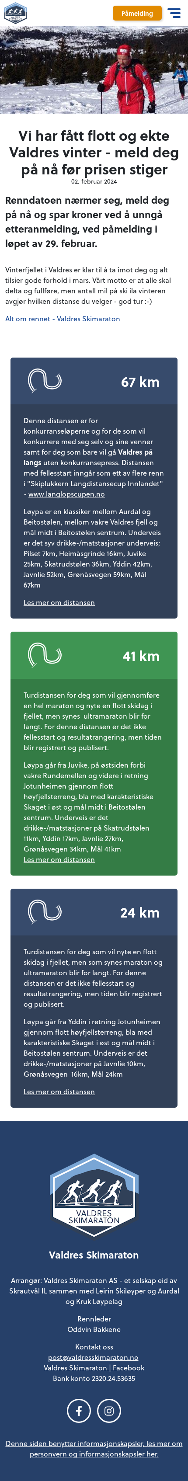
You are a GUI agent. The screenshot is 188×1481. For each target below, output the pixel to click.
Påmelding (137, 13)
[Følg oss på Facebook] (79, 1411)
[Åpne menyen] (174, 13)
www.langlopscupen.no (66, 494)
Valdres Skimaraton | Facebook (94, 1368)
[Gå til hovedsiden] (94, 1200)
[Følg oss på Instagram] (109, 1411)
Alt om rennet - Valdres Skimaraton (62, 318)
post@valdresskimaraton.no (93, 1357)
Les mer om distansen (59, 602)
